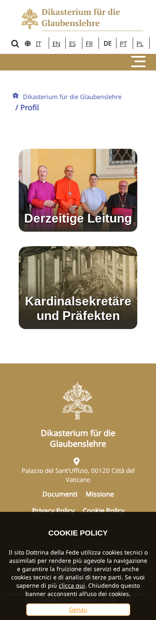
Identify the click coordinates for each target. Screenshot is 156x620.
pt (123, 43)
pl (140, 43)
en (56, 43)
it (38, 43)
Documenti (59, 494)
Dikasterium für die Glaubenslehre (72, 96)
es (72, 43)
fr (89, 43)
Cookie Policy (103, 510)
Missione (100, 494)
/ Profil (27, 107)
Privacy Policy (53, 510)
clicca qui (72, 585)
